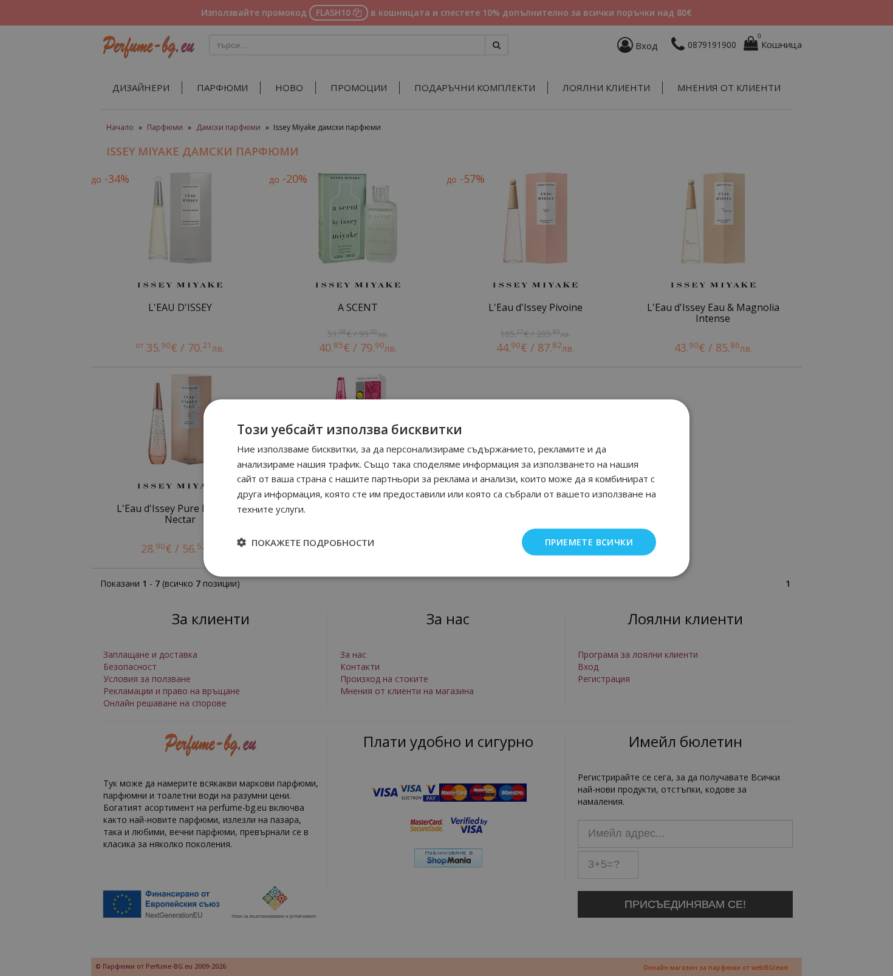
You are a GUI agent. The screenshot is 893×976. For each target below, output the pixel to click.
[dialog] (446, 488)
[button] (305, 542)
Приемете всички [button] (589, 541)
